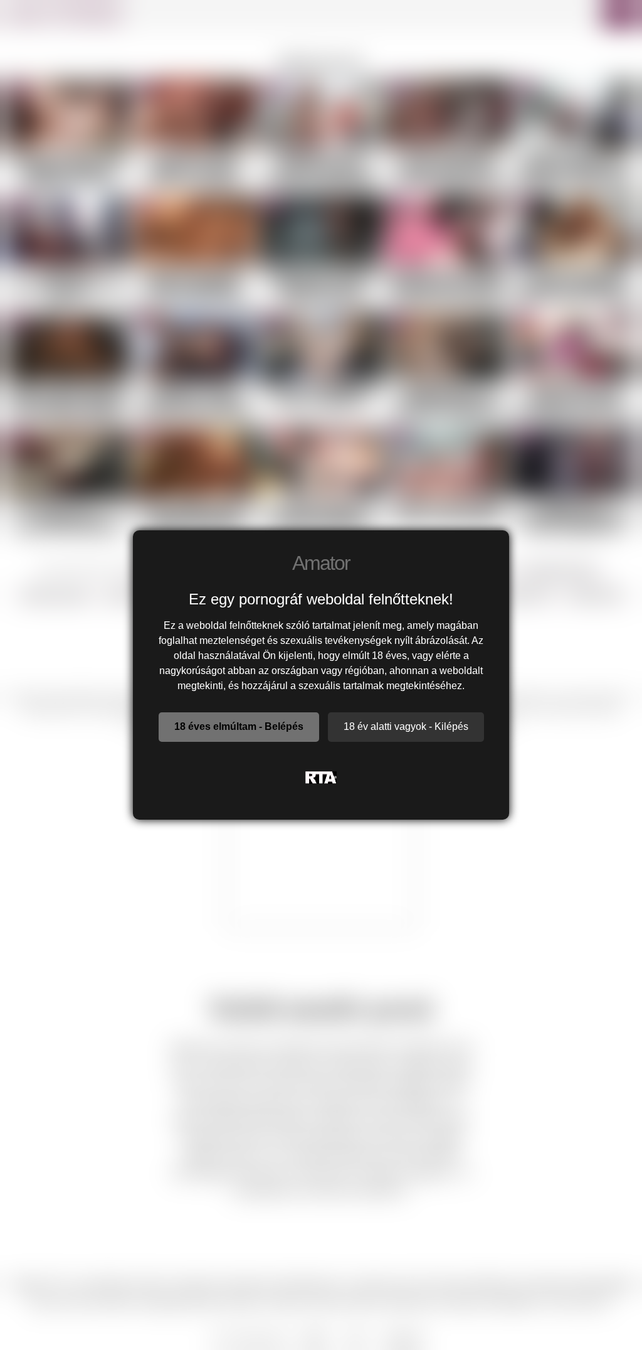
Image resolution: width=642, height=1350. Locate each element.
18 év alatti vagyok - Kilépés (406, 726)
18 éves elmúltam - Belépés (238, 726)
